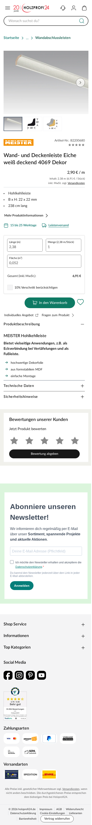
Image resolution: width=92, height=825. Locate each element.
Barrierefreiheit (27, 818)
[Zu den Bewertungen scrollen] (76, 145)
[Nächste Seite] (80, 82)
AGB (59, 809)
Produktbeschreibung (22, 324)
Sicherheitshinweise (21, 396)
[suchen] (81, 20)
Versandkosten (76, 183)
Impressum (46, 809)
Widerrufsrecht (75, 809)
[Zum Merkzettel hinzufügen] (80, 301)
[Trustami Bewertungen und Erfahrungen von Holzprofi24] (15, 703)
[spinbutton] (24, 245)
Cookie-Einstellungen (52, 813)
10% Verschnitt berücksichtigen (36, 287)
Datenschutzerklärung (23, 813)
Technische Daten (19, 386)
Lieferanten (75, 813)
